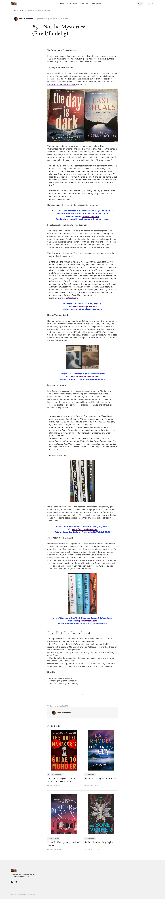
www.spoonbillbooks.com (85, 621)
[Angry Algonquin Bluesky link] (12, 882)
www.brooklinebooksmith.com (85, 376)
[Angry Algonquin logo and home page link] (14, 3)
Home (16, 10)
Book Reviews (72, 4)
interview (68, 219)
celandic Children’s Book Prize (62, 84)
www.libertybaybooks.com (84, 529)
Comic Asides (96, 4)
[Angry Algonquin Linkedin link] (16, 882)
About (62, 4)
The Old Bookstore (90, 216)
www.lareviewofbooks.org (66, 298)
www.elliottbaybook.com (85, 306)
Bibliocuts (84, 4)
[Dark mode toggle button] (140, 3)
